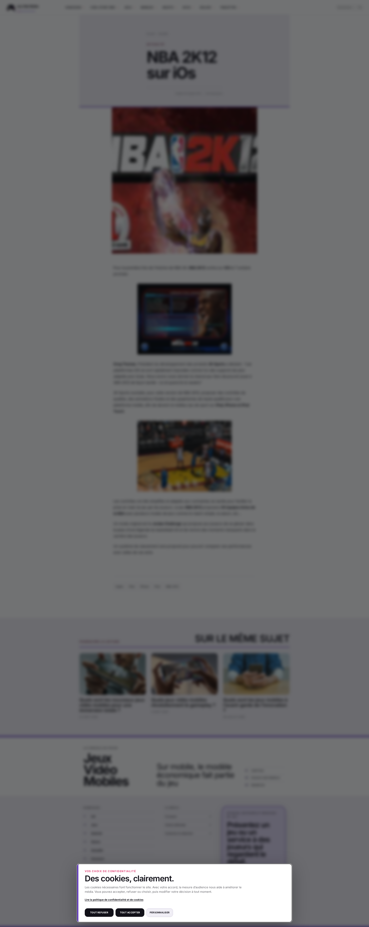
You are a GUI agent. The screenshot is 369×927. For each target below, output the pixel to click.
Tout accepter (130, 912)
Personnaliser (160, 912)
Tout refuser (99, 912)
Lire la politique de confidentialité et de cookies (114, 899)
